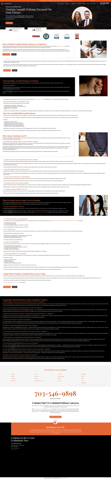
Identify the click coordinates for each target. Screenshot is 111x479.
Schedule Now (9, 23)
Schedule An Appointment (55, 416)
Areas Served (73, 3)
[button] (15, 29)
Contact (90, 3)
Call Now (14, 54)
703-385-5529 (104, 3)
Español (94, 3)
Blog (87, 3)
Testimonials (84, 3)
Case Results (79, 3)
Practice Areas (67, 3)
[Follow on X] (94, 0)
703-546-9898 (38, 411)
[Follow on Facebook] (91, 0)
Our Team (61, 3)
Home (58, 3)
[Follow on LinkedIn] (92, 0)
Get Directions (14, 449)
